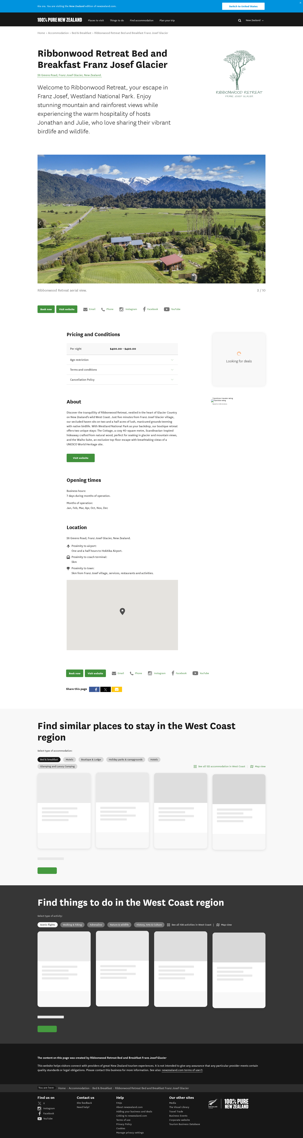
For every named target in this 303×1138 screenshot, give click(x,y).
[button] (96, 20)
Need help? (83, 1107)
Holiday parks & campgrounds (126, 759)
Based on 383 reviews (220, 404)
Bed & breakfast (49, 759)
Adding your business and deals (134, 1111)
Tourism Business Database (184, 1124)
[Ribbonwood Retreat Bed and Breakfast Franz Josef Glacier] (239, 74)
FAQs (119, 1102)
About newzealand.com (129, 1107)
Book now (46, 309)
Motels (69, 759)
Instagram (49, 1108)
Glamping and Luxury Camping (57, 766)
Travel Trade (176, 1111)
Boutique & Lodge (91, 759)
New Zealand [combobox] (253, 20)
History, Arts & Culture (149, 924)
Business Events (178, 1115)
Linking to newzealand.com (131, 1115)
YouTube (48, 1118)
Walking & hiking (72, 924)
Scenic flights (47, 924)
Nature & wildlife (119, 924)
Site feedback (84, 1102)
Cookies (120, 1128)
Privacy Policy (124, 1124)
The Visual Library (179, 1107)
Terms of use (123, 1119)
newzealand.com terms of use (182, 1070)
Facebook (48, 1113)
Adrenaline (96, 924)
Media (172, 1102)
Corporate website (179, 1119)
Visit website (67, 309)
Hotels (154, 759)
